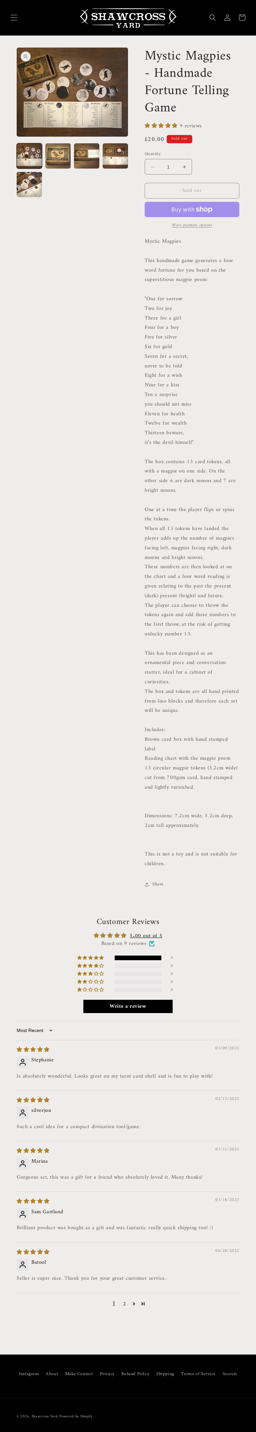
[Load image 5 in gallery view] (29, 184)
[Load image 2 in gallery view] (58, 156)
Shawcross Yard (45, 1416)
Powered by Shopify (76, 1416)
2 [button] (124, 1304)
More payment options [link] (192, 225)
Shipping (165, 1374)
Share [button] (158, 884)
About (52, 1374)
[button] (14, 17)
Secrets (230, 1374)
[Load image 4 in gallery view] (115, 156)
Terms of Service (198, 1374)
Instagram (29, 1374)
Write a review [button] (128, 1006)
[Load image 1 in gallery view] (29, 156)
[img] (33, 1050)
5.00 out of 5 (146, 936)
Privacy (107, 1374)
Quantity (153, 154)
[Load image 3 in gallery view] (86, 156)
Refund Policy (135, 1374)
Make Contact (79, 1374)
